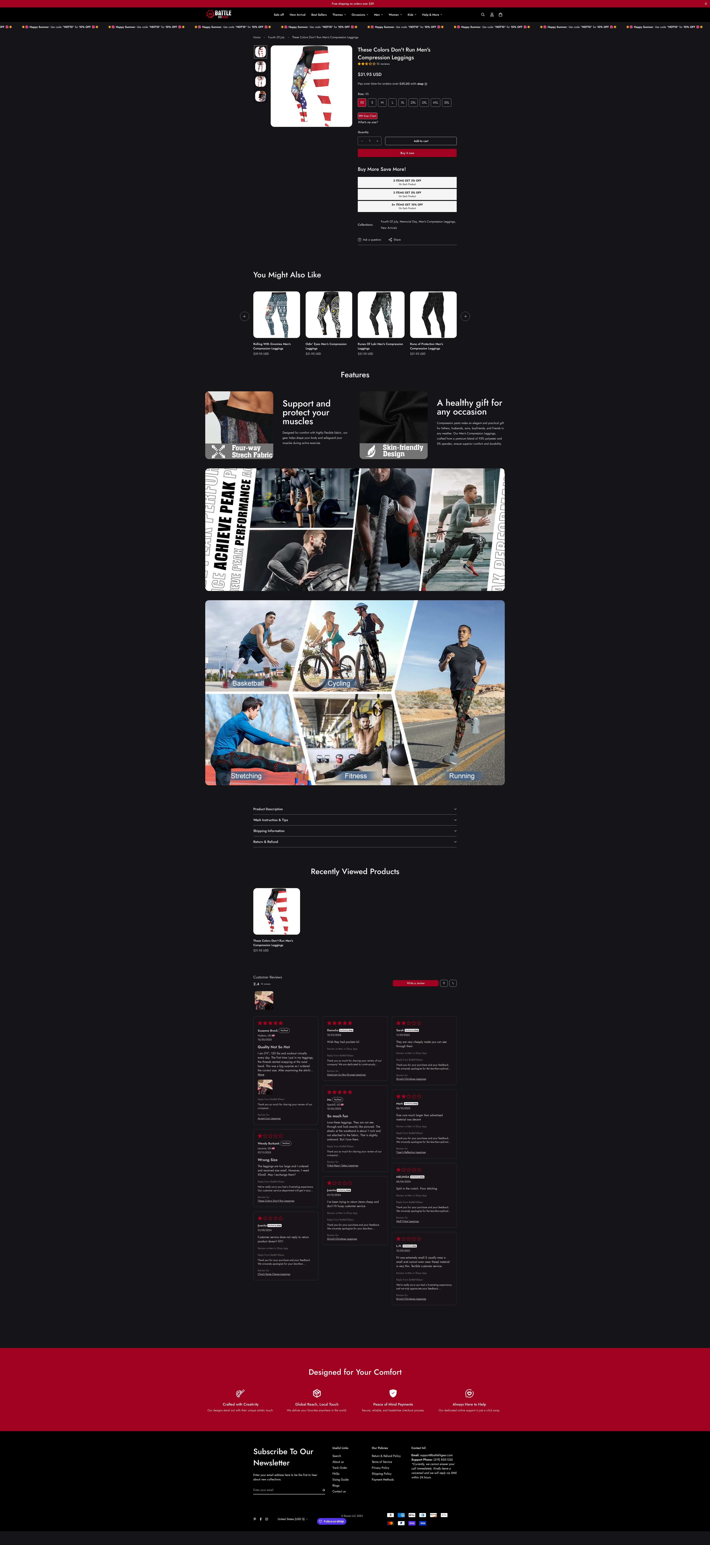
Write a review (416, 983)
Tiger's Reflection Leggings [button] (411, 1152)
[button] (499, 14)
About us (338, 1462)
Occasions (358, 15)
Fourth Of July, (390, 221)
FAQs (335, 1473)
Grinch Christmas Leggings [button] (411, 1079)
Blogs (335, 1485)
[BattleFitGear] (218, 14)
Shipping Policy (381, 1473)
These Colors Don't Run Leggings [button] (276, 1201)
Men (377, 15)
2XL (413, 102)
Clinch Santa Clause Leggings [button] (274, 1274)
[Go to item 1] (264, 1000)
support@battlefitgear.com (436, 1455)
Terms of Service (382, 1462)
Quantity (363, 132)
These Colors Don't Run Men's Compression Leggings (273, 943)
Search (336, 1456)
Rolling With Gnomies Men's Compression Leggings (272, 346)
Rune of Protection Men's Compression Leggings (426, 346)
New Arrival (297, 15)
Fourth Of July (276, 37)
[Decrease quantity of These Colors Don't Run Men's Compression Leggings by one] (362, 141)
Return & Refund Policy (386, 1456)
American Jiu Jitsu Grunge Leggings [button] (346, 1074)
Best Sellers (319, 15)
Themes (338, 15)
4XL (435, 102)
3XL (424, 102)
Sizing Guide (340, 1479)
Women (394, 15)
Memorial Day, (409, 221)
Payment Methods (383, 1479)
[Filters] (444, 983)
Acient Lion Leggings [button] (269, 1118)
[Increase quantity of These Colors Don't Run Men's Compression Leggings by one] (377, 141)
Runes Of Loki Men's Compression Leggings (380, 346)
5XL (446, 102)
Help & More (430, 15)
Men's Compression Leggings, (437, 221)
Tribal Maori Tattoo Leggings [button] (342, 1165)
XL (402, 102)
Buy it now (407, 153)
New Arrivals (389, 228)
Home (257, 37)
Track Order (339, 1468)
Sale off (279, 15)
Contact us (339, 1491)
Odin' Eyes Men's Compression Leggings (326, 346)
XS (362, 102)
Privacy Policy (380, 1468)
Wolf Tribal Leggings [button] (407, 1221)
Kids (410, 15)
